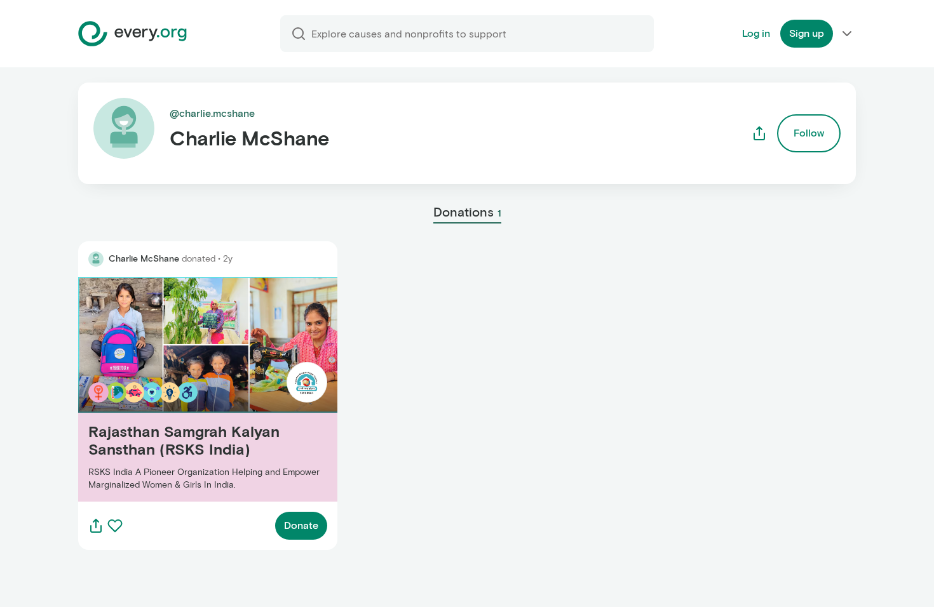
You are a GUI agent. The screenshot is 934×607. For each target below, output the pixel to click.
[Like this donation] (115, 526)
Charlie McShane (144, 258)
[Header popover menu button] (847, 34)
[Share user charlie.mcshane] (759, 133)
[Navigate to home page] (132, 33)
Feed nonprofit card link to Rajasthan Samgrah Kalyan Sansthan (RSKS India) (204, 389)
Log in (756, 33)
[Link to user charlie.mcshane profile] (96, 259)
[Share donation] (96, 525)
